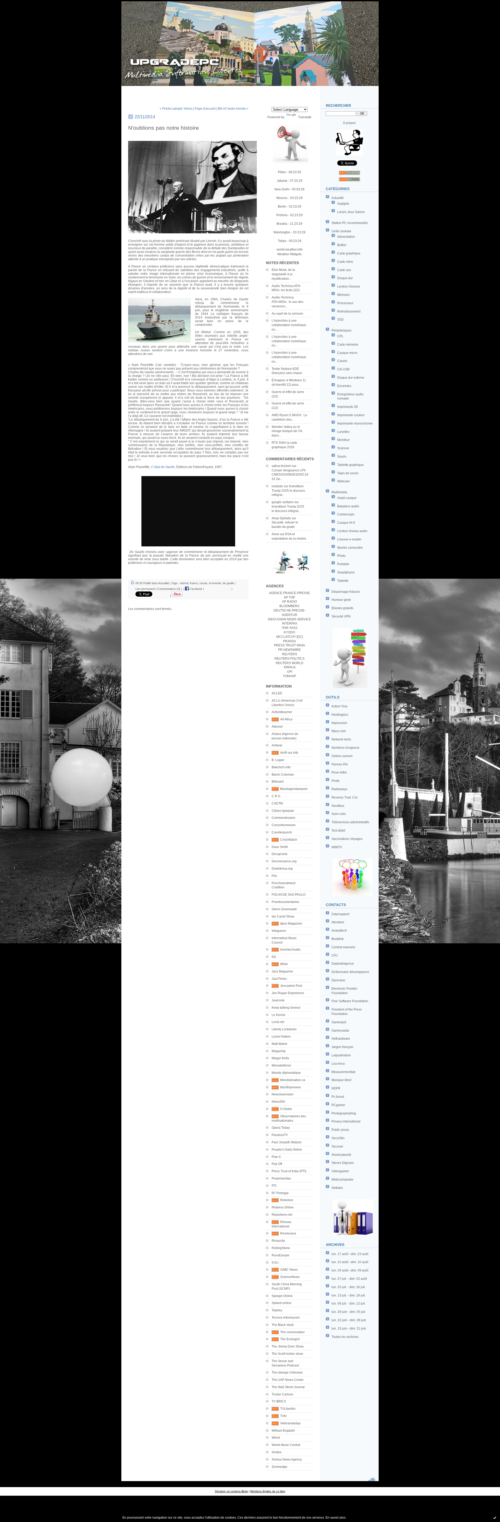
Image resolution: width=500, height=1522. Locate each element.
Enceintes (344, 386)
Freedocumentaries (285, 902)
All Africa (286, 719)
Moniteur (343, 440)
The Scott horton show (287, 1354)
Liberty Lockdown (284, 1029)
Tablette (342, 581)
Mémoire (343, 295)
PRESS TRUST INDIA (289, 645)
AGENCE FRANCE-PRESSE (289, 593)
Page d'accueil (205, 108)
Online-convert (342, 756)
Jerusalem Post (291, 986)
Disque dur (345, 278)
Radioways (339, 789)
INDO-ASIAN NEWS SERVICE (289, 619)
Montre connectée (350, 548)
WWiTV (337, 847)
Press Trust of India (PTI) (289, 1171)
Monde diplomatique (286, 1073)
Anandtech (339, 930)
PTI (274, 1186)
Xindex (277, 1452)
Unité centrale (341, 231)
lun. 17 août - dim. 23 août (350, 1254)
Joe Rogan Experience (288, 993)
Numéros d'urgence (345, 748)
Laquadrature (341, 1055)
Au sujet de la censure (287, 313)
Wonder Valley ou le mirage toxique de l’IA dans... (287, 431)
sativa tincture (281, 466)
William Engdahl (283, 1430)
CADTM (277, 803)
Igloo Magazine (291, 923)
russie (203, 583)
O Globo (286, 1109)
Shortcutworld (341, 1155)
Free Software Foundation (350, 1001)
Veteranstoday (290, 1423)
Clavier (342, 361)
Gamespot (339, 1022)
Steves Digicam (343, 1163)
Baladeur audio (348, 506)
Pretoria (282, 215)
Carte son (344, 270)
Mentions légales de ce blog (267, 1491)
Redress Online (283, 1207)
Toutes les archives (345, 1337)
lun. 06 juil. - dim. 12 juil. (349, 1303)
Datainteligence (343, 963)
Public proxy (340, 1130)
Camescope (345, 514)
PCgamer (338, 1105)
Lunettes (343, 432)
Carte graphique (348, 253)
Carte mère (345, 262)
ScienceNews (290, 1277)
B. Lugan (278, 760)
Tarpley (277, 1310)
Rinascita (278, 1241)
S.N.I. (275, 1262)
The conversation (292, 1332)
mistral (184, 583)
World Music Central (286, 1445)
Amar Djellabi (281, 518)
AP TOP (289, 597)
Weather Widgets (289, 254)
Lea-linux (338, 1063)
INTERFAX (289, 623)
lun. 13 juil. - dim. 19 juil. (349, 1295)
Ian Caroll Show (283, 916)
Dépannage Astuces (346, 592)
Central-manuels (343, 947)
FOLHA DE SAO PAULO (288, 894)
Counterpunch (282, 832)
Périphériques (342, 330)
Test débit (338, 830)
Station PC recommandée (350, 223)
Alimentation (346, 237)
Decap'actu (280, 854)
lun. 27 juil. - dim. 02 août (349, 1279)
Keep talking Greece (286, 1007)
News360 (278, 1101)
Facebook (195, 588)
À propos (349, 123)
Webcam (343, 481)
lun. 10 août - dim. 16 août (350, 1262)
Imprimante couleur (351, 415)
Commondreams (283, 818)
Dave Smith (280, 847)
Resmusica (288, 1233)
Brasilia (282, 224)
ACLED (277, 693)
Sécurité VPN (341, 616)
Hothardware (341, 1038)
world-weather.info (290, 249)
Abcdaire (338, 922)
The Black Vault (282, 1325)
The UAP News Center (288, 1380)
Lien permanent (145, 588)
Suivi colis (339, 814)
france (194, 583)
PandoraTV (280, 1135)
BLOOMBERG (289, 606)
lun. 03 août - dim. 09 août (350, 1270)
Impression (339, 723)
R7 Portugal (280, 1193)
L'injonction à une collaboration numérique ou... (289, 325)
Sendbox (338, 806)
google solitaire (282, 502)
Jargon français (342, 1047)
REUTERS (289, 654)
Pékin (282, 172)
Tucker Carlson (282, 1394)
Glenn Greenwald (284, 909)
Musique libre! (342, 1080)
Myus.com (339, 731)
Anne (275, 534)
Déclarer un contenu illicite (231, 1491)
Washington (281, 232)
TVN (283, 1416)
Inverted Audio (290, 949)
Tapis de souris (348, 473)
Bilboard (278, 781)
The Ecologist (289, 1339)
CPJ (335, 955)
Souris (341, 456)
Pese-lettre (339, 772)
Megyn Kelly (280, 1058)
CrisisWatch (288, 839)
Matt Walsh (279, 1044)
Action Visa (339, 706)
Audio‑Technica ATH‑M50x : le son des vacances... (287, 302)
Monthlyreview (290, 1087)
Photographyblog (344, 1113)
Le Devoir (278, 1015)
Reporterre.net (282, 1215)
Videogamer (340, 1171)
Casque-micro (347, 353)
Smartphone (346, 572)
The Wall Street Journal (288, 1387)
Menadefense (281, 1065)
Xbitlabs (337, 1188)
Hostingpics (340, 714)
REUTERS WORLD (289, 663)
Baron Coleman (283, 774)
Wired (276, 1437)
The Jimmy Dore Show (288, 1346)
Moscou (282, 198)
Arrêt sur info (289, 752)
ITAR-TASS (289, 628)
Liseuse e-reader (349, 539)
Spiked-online (281, 1303)
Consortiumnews (284, 825)
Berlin (282, 206)
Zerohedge (279, 1467)
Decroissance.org (284, 861)
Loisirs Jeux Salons (351, 212)
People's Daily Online (287, 1149)
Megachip (279, 1051)
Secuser (337, 1146)
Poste (336, 781)
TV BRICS (279, 1401)
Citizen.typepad (283, 811)
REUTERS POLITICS (289, 658)
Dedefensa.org (282, 868)
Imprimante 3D (347, 407)
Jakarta (282, 181)
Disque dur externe (350, 377)
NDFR (336, 1088)
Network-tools (341, 739)
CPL (340, 336)
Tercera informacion (286, 1317)
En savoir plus (336, 1517)
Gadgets (343, 203)
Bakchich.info (281, 767)
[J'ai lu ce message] (495, 1517)
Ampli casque (347, 498)
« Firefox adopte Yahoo (176, 108)
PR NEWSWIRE (289, 650)
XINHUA (290, 667)
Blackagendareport (293, 789)
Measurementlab (343, 1072)
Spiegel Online (282, 1296)
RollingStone (281, 1248)
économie (215, 583)
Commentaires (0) (168, 588)
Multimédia (339, 492)
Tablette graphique (350, 465)
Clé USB (343, 369)
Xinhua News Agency (287, 1459)
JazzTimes (279, 979)
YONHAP (289, 676)
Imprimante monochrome (355, 423)
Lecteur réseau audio (352, 531)
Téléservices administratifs (350, 822)
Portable (343, 564)
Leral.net (278, 1022)
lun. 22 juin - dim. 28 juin (349, 1320)
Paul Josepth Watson (287, 1142)
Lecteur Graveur (348, 286)
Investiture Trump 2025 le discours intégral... (288, 490)
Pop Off (277, 1164)
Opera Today (281, 1128)
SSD (340, 319)
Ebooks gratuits (342, 608)
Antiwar (277, 745)
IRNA (284, 964)
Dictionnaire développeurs (350, 972)
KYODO (289, 632)
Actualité (338, 198)
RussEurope (280, 1255)
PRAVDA (289, 641)
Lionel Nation (281, 1036)
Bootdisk (338, 939)
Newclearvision (282, 1094)
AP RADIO (289, 601)
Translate (304, 117)
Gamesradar (340, 1030)
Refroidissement (348, 311)
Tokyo (282, 241)
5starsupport (340, 914)
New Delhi (281, 189)
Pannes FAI (340, 764)
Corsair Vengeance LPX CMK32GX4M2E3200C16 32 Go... (290, 475)
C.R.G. (276, 796)
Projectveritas (281, 1178)
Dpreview (338, 980)
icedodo (277, 486)
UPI (289, 671)
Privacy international (346, 1121)
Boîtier (341, 245)
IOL (274, 957)
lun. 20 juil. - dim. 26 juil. (349, 1287)
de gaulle (228, 583)
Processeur (345, 303)
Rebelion (286, 1200)
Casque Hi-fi (346, 523)
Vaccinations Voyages (347, 839)
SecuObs (338, 1138)
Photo (341, 556)
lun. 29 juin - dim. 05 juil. (349, 1312)
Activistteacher (282, 712)
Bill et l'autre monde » (233, 108)
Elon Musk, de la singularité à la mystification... (283, 274)
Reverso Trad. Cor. (345, 797)
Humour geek (341, 600)
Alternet (277, 726)
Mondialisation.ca (292, 1080)
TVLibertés (288, 1409)
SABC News (289, 1269)
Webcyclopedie (342, 1179)
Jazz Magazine (282, 971)
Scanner (343, 448)
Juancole (278, 1000)
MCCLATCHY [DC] (289, 637)
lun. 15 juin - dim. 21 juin (349, 1328)
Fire (274, 876)
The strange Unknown (287, 1372)
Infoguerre (279, 931)
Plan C (276, 1157)
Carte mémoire (347, 344)
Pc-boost (338, 1097)
